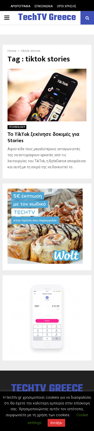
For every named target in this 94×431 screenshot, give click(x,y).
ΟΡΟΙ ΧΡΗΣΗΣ (66, 6)
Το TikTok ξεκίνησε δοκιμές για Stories (43, 137)
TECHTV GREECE (47, 389)
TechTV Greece (47, 18)
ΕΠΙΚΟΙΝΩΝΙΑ (44, 6)
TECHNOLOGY (17, 127)
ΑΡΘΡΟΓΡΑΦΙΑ (20, 6)
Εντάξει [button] (56, 423)
